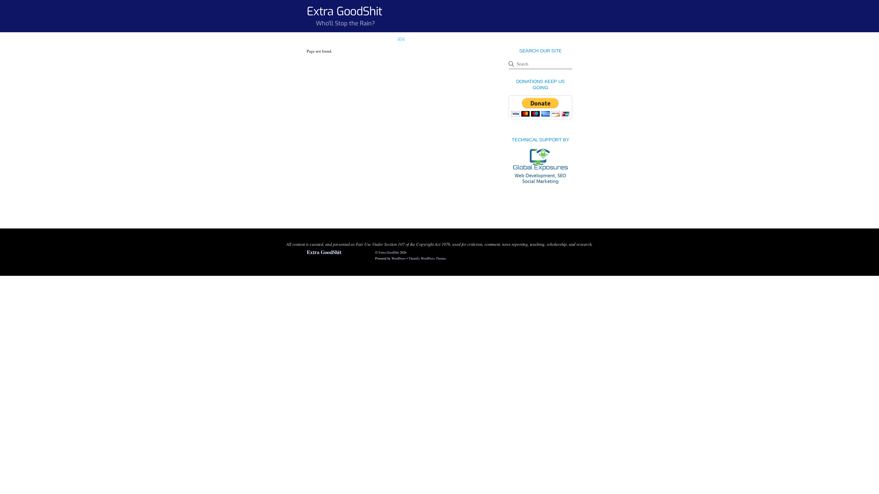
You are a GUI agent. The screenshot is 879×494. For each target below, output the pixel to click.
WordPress (398, 258)
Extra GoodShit (389, 252)
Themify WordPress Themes (427, 258)
